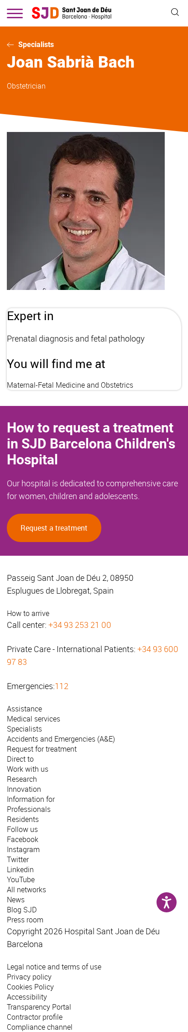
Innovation (24, 789)
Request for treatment (42, 749)
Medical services (33, 719)
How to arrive (28, 613)
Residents (23, 819)
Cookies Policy (30, 987)
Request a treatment (54, 528)
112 (61, 685)
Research (22, 779)
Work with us (27, 769)
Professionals (29, 809)
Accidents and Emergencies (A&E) (61, 739)
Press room (25, 920)
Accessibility (27, 997)
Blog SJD (22, 910)
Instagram (23, 849)
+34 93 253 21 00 (79, 624)
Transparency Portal (39, 1007)
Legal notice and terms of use (54, 967)
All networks (26, 890)
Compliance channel (40, 1027)
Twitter (18, 859)
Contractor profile (35, 1017)
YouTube (21, 879)
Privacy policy (29, 977)
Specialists (36, 44)
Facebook (22, 839)
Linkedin (20, 869)
